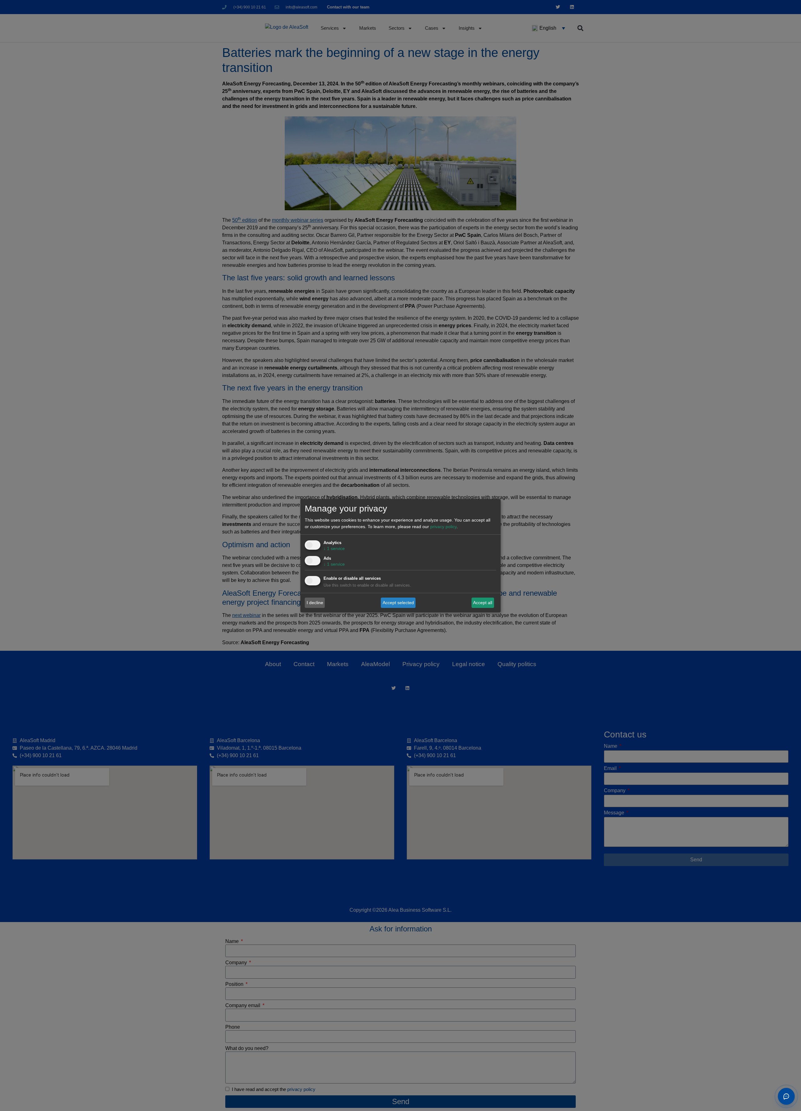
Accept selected (398, 602)
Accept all (482, 602)
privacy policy (443, 526)
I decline (315, 602)
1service (334, 548)
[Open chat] (786, 1096)
